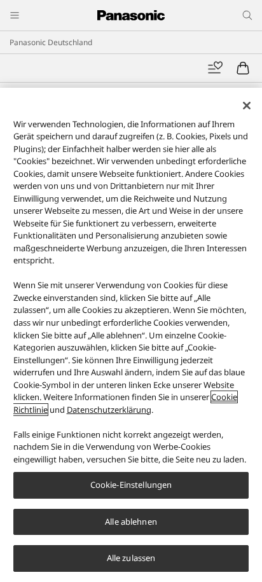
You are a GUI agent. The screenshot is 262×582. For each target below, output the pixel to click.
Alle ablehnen (131, 521)
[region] (131, 335)
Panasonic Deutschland (51, 42)
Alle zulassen (131, 558)
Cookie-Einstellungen (131, 484)
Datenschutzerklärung (109, 409)
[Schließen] (247, 106)
